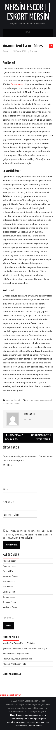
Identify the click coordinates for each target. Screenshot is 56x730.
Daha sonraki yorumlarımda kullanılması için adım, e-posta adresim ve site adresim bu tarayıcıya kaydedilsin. (27, 534)
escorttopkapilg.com (37, 719)
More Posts (29, 420)
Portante (33, 51)
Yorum (7, 465)
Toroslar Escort (9, 602)
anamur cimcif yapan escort (39, 400)
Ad (5, 490)
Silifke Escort (9, 592)
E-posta (8, 502)
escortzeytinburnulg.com (38, 722)
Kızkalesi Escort (10, 576)
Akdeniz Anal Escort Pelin (14, 664)
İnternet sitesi (12, 515)
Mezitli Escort (9, 581)
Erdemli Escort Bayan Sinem (16, 654)
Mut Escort (8, 587)
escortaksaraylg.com (16, 722)
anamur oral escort (11, 404)
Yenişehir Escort (10, 607)
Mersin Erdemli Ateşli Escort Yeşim (41, 437)
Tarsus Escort (9, 597)
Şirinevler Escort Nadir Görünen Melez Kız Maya (25, 648)
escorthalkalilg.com (18, 719)
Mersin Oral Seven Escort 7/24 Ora (19, 643)
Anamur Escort (13, 400)
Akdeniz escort (9, 561)
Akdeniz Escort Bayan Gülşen (14, 437)
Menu (28, 32)
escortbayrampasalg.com (34, 715)
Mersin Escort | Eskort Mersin (28, 726)
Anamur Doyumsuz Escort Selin (17, 659)
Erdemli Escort (9, 571)
